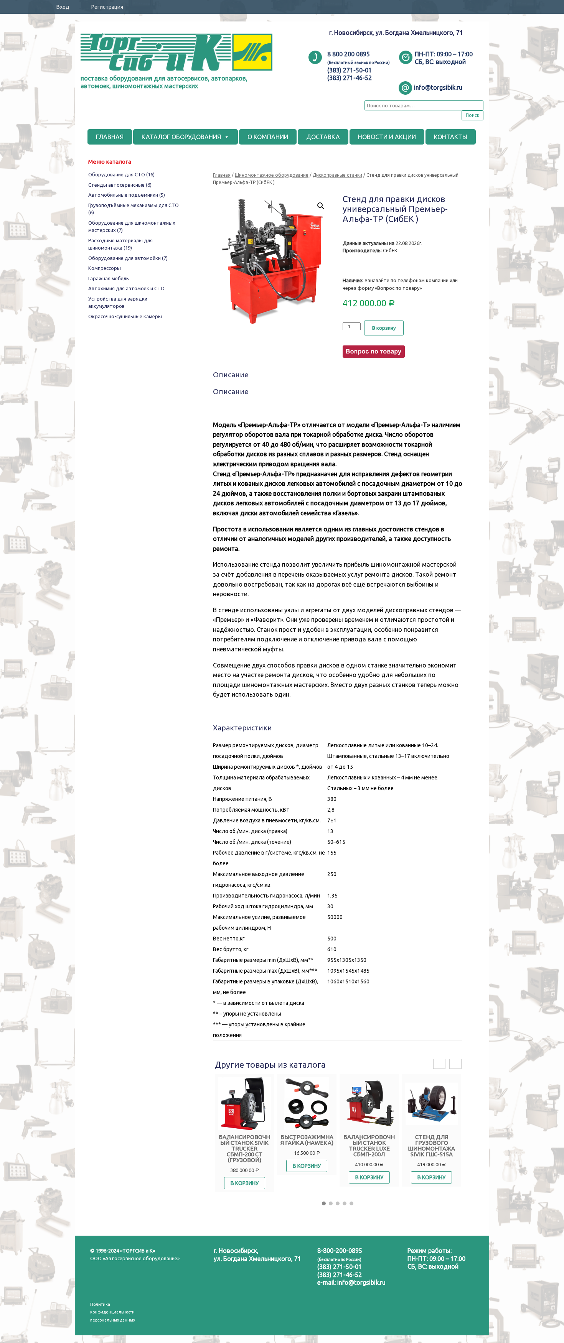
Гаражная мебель (108, 278)
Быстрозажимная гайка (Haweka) (306, 1140)
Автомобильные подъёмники (126, 194)
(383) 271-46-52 (339, 1274)
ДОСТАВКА (323, 136)
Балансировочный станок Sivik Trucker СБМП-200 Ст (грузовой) (244, 1148)
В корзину (384, 327)
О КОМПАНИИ (267, 136)
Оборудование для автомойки (128, 258)
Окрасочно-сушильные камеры (125, 316)
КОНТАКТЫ (450, 136)
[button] (323, 1203)
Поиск (472, 115)
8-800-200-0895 (339, 1250)
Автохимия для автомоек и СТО (126, 288)
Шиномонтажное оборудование (271, 175)
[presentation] (439, 1064)
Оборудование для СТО (121, 174)
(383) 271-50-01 (339, 1266)
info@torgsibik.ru (361, 1282)
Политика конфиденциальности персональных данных (112, 1312)
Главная (222, 175)
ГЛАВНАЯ (110, 136)
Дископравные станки (337, 175)
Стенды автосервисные (120, 184)
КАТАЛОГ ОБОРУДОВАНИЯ (181, 136)
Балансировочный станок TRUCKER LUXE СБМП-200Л (369, 1145)
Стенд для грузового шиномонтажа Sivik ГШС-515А (431, 1145)
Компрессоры (104, 268)
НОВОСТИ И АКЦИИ (387, 136)
